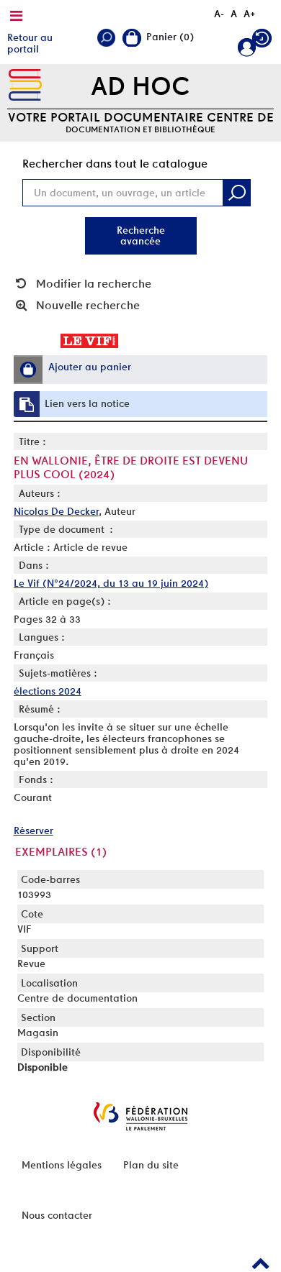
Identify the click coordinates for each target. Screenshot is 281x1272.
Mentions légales (62, 1165)
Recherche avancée (141, 235)
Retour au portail (30, 43)
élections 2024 (47, 691)
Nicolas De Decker (56, 511)
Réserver (33, 830)
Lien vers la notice (87, 403)
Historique (263, 41)
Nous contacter (57, 1215)
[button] (28, 370)
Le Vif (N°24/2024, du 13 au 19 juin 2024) (111, 583)
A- (219, 13)
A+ (250, 13)
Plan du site (151, 1165)
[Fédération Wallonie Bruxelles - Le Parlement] (140, 1116)
